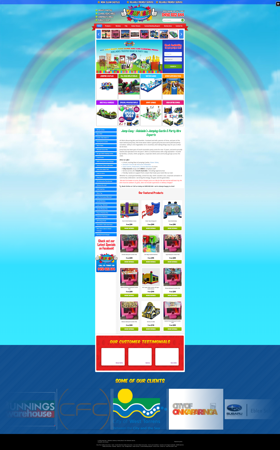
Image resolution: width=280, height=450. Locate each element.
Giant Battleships (172, 221)
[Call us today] (172, 15)
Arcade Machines (101, 201)
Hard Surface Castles (102, 142)
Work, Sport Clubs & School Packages (104, 230)
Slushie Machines (146, 167)
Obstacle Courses (128, 164)
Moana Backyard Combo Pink (172, 288)
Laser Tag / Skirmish (102, 205)
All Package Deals (101, 221)
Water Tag (99, 193)
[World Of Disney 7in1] (154, 34)
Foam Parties (100, 157)
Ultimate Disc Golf (102, 185)
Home (99, 26)
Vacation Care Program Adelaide (167, 445)
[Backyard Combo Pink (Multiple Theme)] (115, 34)
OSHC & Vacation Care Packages (105, 161)
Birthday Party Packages (103, 235)
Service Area (168, 26)
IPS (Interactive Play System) (104, 181)
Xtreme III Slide (151, 321)
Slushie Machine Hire (102, 209)
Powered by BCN (178, 441)
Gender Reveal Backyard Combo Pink (172, 321)
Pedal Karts (136, 167)
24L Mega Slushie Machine (151, 254)
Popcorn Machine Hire (102, 213)
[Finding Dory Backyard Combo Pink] (144, 34)
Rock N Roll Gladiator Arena (129, 221)
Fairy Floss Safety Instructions (103, 445)
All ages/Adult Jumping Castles (105, 153)
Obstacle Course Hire (102, 150)
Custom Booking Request (152, 26)
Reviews (118, 26)
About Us (119, 446)
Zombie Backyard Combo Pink (129, 254)
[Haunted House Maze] (135, 34)
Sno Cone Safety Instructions (140, 445)
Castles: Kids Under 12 (103, 138)
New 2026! (99, 134)
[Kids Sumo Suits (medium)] (106, 34)
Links (175, 446)
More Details (129, 228)
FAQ (126, 26)
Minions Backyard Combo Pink (129, 321)
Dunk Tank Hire (101, 189)
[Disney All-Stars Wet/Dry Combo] (163, 34)
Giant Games (127, 167)
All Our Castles (101, 130)
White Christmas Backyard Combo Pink (129, 288)
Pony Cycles (100, 177)
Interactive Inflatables (143, 164)
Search (173, 66)
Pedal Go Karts (101, 173)
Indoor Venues (135, 26)
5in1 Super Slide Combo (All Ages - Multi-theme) (151, 288)
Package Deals (128, 446)
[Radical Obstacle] (173, 34)
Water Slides (100, 146)
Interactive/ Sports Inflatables (105, 165)
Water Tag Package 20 (150, 221)
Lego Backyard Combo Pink (173, 254)
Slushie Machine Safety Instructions (124, 445)
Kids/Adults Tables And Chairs (105, 225)
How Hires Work (170, 446)
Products (108, 26)
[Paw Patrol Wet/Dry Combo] (125, 34)
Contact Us (179, 26)
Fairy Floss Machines (102, 217)
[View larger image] (140, 409)
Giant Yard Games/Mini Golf (104, 197)
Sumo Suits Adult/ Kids (103, 169)
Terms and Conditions (153, 445)
